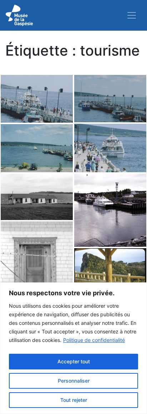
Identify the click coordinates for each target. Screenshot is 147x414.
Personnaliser (74, 381)
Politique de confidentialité (94, 340)
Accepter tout (73, 361)
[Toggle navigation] (131, 15)
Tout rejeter (73, 400)
